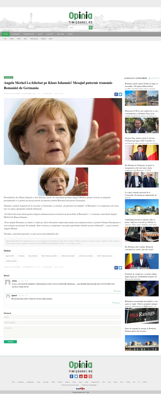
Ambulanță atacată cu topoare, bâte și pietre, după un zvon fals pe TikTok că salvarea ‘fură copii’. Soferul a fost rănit (141, 222)
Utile (5, 38)
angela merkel (10, 256)
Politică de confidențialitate (89, 385)
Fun (134, 382)
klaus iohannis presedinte (49, 256)
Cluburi (145, 382)
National (43, 38)
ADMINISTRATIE (28, 34)
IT (139, 382)
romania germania (11, 261)
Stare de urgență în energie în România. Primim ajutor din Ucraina (141, 329)
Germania (21, 256)
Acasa (5, 34)
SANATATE (49, 34)
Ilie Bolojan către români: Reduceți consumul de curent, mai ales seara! (139, 248)
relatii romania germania (104, 256)
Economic (45, 382)
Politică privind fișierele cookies (70, 385)
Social (38, 382)
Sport (25, 38)
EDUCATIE (60, 34)
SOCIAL (40, 34)
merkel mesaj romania (86, 256)
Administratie (30, 382)
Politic (53, 382)
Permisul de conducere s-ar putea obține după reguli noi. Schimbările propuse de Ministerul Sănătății (141, 276)
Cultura (12, 38)
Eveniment (21, 382)
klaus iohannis (33, 256)
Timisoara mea (34, 38)
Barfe (86, 382)
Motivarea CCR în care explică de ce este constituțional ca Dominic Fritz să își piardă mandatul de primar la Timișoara (141, 113)
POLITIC (70, 34)
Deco (121, 382)
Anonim (17, 93)
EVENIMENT (16, 34)
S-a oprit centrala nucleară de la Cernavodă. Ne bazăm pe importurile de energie (141, 195)
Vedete (128, 382)
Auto (109, 382)
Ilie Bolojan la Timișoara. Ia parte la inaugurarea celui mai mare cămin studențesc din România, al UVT (139, 168)
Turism (19, 38)
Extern (50, 38)
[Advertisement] (80, 57)
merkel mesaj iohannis (68, 256)
